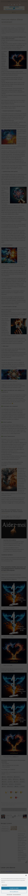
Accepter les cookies (14, 888)
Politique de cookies (9, 894)
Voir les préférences (14, 891)
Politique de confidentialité (17, 894)
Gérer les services (4, 884)
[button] (26, 875)
